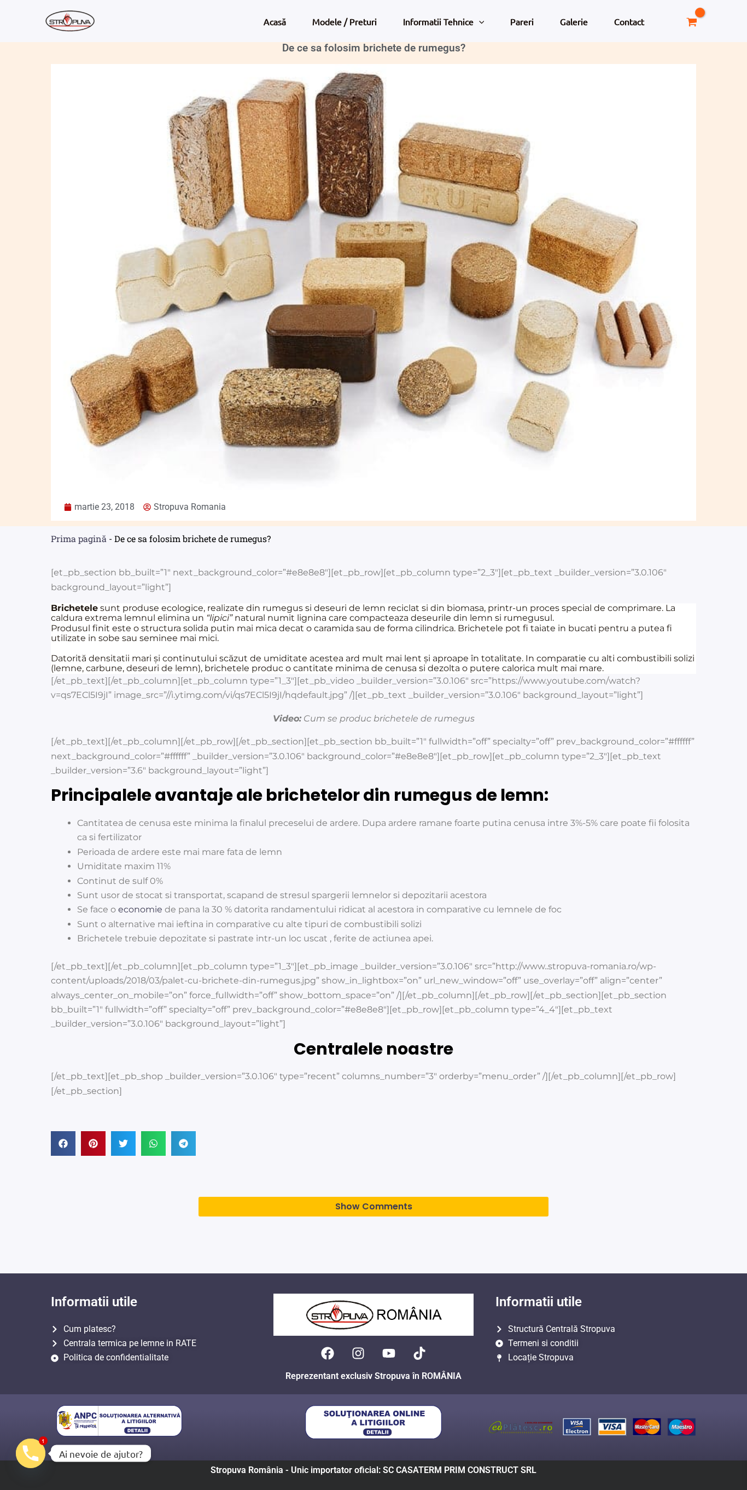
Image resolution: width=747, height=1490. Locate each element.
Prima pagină (79, 538)
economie (140, 909)
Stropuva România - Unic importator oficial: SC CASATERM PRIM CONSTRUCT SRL (373, 1470)
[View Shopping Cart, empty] (691, 21)
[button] (479, 21)
